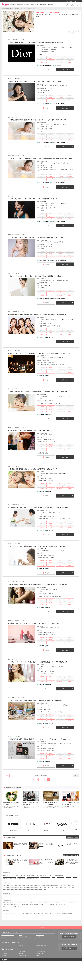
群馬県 (32, 885)
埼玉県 (40, 885)
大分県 (32, 889)
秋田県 (12, 885)
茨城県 (44, 885)
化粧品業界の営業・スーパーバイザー (46, 875)
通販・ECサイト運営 (21, 877)
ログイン (77, 1)
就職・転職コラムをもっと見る (70, 855)
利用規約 (3, 937)
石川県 (4, 887)
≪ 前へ (6, 775)
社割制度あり (20, 902)
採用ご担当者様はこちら (69, 948)
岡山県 (61, 887)
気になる (47, 69)
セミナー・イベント (6, 945)
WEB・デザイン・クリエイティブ (33, 877)
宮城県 (24, 885)
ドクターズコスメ (26, 913)
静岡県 (12, 887)
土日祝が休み (72, 902)
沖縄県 (45, 889)
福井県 (8, 887)
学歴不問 (45, 902)
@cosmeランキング (40, 951)
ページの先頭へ (41, 927)
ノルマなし (47, 904)
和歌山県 (36, 887)
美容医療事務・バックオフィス (32, 878)
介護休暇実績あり (6, 904)
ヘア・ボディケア (18, 913)
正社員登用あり (13, 902)
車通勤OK (52, 904)
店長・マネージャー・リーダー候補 (9, 906)
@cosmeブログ (5, 953)
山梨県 (61, 885)
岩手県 (20, 885)
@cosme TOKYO (40, 955)
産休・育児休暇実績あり (15, 904)
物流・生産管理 (68, 877)
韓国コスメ (47, 913)
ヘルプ (20, 935)
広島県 (65, 887)
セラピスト (23, 875)
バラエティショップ (6, 914)
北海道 (4, 885)
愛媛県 (8, 889)
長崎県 (24, 889)
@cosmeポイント (5, 955)
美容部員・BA (5, 875)
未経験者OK (31, 902)
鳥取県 (53, 887)
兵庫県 (49, 887)
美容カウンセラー (22, 878)
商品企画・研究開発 (60, 877)
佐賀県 (20, 889)
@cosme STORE (22, 955)
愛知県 (16, 887)
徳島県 (4, 889)
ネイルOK (41, 904)
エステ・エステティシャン (14, 875)
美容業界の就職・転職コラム (42, 945)
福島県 (28, 885)
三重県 (24, 887)
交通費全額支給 (6, 902)
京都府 (45, 887)
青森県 (8, 885)
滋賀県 (28, 887)
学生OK (36, 902)
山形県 (16, 885)
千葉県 (48, 885)
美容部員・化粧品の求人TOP (8, 935)
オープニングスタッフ (60, 904)
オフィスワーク (35, 875)
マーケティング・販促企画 (45, 877)
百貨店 (64, 913)
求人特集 (21, 945)
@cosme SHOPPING (41, 953)
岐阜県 (20, 887)
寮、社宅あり (20, 906)
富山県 (73, 885)
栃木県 (36, 885)
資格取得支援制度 (25, 904)
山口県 (69, 887)
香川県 (73, 887)
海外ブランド (59, 913)
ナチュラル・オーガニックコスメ (37, 913)
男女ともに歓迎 (51, 902)
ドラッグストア (15, 914)
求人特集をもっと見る (72, 837)
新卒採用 (40, 902)
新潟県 (69, 885)
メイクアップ (11, 913)
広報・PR (53, 877)
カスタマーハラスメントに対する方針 (27, 938)
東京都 (52, 885)
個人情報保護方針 (40, 935)
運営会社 (38, 937)
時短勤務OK (66, 902)
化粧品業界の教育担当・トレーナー (61, 875)
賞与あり (25, 902)
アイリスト (29, 875)
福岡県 (16, 889)
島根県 (57, 887)
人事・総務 (75, 877)
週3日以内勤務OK (59, 902)
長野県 (65, 885)
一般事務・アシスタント (13, 878)
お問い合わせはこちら (69, 936)
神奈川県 (56, 885)
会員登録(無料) (69, 1)
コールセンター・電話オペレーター (9, 877)
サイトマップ (4, 938)
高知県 (12, 889)
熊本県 (28, 889)
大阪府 (41, 887)
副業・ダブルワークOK (34, 904)
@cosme (3, 951)
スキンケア (5, 913)
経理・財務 (5, 878)
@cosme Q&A (22, 953)
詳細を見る (65, 69)
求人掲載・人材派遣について (25, 937)
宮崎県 (36, 889)
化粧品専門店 (69, 913)
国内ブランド (52, 913)
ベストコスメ (22, 951)
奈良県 (32, 887)
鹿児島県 (40, 889)
